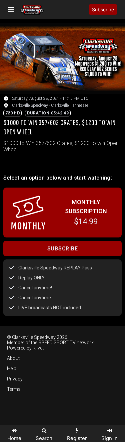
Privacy (15, 378)
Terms (14, 389)
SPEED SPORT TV (57, 342)
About (13, 358)
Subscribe (103, 9)
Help (11, 368)
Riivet (38, 348)
